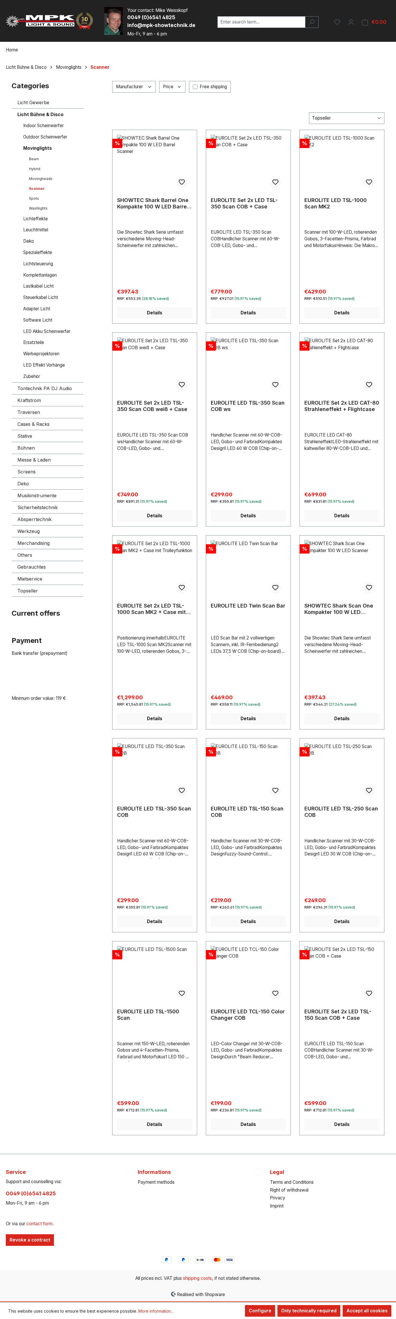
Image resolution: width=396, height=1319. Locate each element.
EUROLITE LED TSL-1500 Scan (148, 1014)
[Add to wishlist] (182, 182)
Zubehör (31, 376)
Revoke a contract (30, 1240)
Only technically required (309, 1310)
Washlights (38, 208)
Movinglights (37, 148)
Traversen (28, 412)
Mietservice (29, 579)
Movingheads (40, 178)
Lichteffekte (35, 218)
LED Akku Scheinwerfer (46, 331)
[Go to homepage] (49, 21)
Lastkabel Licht (38, 286)
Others (24, 555)
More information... (155, 1311)
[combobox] (261, 22)
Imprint (277, 1206)
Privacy (277, 1198)
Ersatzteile (33, 342)
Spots (34, 198)
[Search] (312, 22)
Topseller (27, 591)
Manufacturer (130, 86)
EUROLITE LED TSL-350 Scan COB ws (248, 406)
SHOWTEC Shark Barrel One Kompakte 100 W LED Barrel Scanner (152, 203)
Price (169, 86)
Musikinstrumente (37, 495)
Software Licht (37, 320)
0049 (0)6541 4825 (151, 17)
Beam (34, 159)
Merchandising (33, 543)
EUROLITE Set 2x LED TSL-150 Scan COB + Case (337, 1014)
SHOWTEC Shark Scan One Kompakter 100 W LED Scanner (338, 609)
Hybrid (34, 169)
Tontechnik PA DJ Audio (44, 388)
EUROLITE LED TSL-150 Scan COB (247, 812)
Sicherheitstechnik (37, 507)
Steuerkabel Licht (40, 297)
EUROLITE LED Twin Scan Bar (248, 606)
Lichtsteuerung (38, 263)
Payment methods (156, 1182)
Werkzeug (28, 531)
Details (154, 313)
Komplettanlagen (40, 275)
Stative (24, 436)
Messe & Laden (34, 460)
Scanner (37, 188)
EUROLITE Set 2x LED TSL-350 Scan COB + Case (244, 203)
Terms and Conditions (292, 1182)
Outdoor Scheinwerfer (45, 137)
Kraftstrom (29, 400)
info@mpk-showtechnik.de (161, 25)
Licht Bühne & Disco (40, 114)
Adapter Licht (36, 308)
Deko (28, 241)
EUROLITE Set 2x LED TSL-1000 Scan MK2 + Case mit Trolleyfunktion (151, 609)
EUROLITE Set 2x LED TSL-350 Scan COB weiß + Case (152, 406)
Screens (26, 472)
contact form (39, 1223)
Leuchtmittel (35, 230)
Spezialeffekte (37, 252)
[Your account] (351, 22)
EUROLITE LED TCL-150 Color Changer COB (248, 1014)
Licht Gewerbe (33, 102)
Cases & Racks (33, 424)
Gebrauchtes (31, 567)
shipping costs (197, 1278)
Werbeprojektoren (41, 353)
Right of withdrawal (289, 1190)
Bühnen (26, 448)
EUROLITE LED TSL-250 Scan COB (341, 812)
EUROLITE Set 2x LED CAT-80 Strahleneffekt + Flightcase (341, 406)
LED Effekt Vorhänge (44, 365)
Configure (260, 1310)
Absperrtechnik (34, 519)
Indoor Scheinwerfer (43, 125)
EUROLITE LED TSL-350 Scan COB (154, 812)
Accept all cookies (367, 1310)
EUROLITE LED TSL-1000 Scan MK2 (335, 203)
